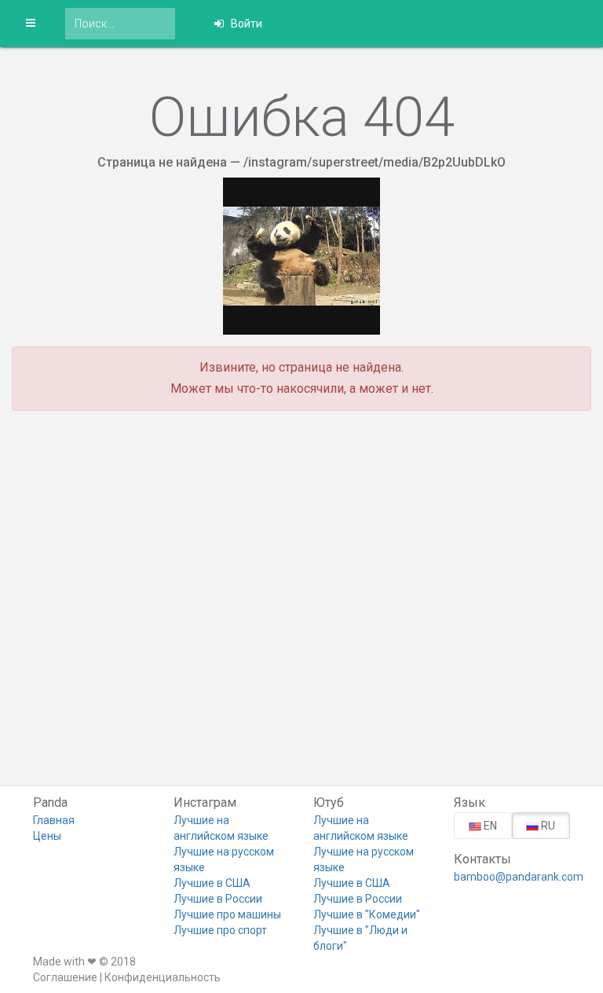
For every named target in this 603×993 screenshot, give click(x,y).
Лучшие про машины (227, 914)
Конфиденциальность (162, 977)
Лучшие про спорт (220, 930)
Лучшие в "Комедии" (366, 914)
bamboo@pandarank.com (512, 876)
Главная (54, 820)
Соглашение (65, 977)
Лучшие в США (212, 883)
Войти (245, 23)
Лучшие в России (218, 898)
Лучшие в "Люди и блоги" (360, 938)
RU (547, 825)
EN (489, 825)
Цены (47, 836)
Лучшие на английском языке (221, 828)
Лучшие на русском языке (224, 859)
